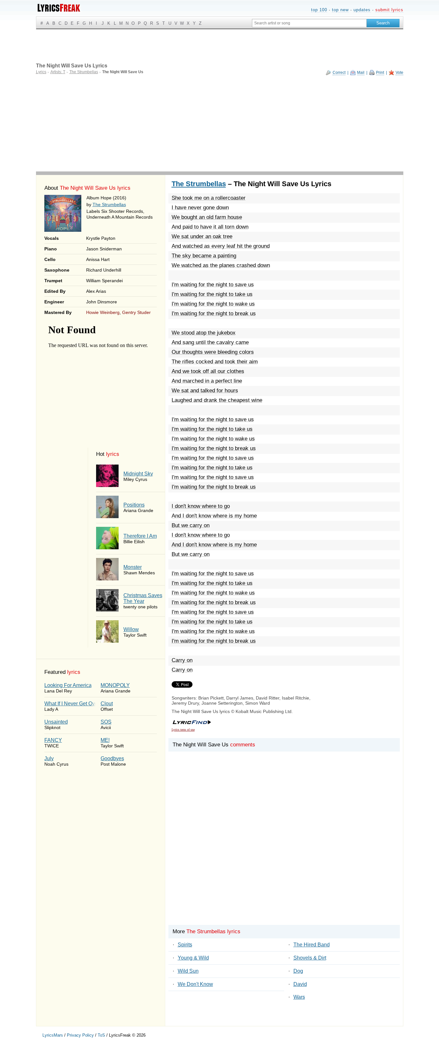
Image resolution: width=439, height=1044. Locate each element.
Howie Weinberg (103, 312)
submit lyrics (389, 9)
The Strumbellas (109, 204)
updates (362, 9)
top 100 (319, 9)
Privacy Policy (80, 1035)
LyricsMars (52, 1035)
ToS (101, 1035)
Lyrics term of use (183, 729)
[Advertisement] (219, 123)
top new (340, 9)
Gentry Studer (136, 312)
